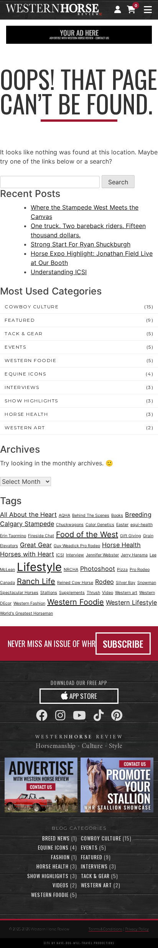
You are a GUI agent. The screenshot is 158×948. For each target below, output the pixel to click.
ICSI (60, 555)
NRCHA (71, 569)
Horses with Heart (27, 554)
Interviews (22, 387)
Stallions (48, 592)
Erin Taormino (13, 535)
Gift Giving (130, 535)
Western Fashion (29, 603)
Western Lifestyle (131, 602)
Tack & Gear (24, 333)
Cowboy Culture (32, 306)
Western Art (25, 427)
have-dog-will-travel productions (86, 943)
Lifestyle (39, 567)
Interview (75, 555)
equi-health (141, 524)
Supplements (72, 592)
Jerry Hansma (134, 555)
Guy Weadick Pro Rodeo (77, 545)
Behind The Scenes (90, 515)
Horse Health (26, 414)
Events (15, 347)
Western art (126, 592)
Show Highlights (31, 401)
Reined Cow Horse (75, 582)
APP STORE (82, 696)
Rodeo (104, 582)
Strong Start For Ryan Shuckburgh (80, 244)
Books (117, 515)
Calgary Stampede (27, 524)
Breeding (138, 514)
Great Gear (36, 545)
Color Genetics (100, 524)
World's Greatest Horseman (26, 613)
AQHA (64, 515)
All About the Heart (28, 514)
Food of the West (87, 534)
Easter (122, 524)
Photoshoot (97, 568)
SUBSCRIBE (123, 643)
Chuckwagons (70, 524)
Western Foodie (30, 360)
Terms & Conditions (105, 929)
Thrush (93, 592)
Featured (20, 320)
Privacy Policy (137, 929)
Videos (61, 885)
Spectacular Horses (19, 592)
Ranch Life (36, 581)
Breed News (56, 838)
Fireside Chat (41, 535)
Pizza (122, 569)
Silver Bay (125, 582)
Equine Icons (25, 374)
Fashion (60, 857)
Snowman (146, 582)
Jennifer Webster (102, 555)
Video (107, 592)
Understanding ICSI (59, 272)
